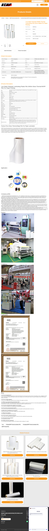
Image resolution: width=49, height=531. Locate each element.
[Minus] (46, 508)
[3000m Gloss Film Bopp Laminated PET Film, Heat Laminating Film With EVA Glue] (36, 466)
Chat (44, 4)
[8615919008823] (27, 521)
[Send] (46, 529)
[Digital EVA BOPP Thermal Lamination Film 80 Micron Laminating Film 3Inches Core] (12, 443)
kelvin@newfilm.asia (6, 519)
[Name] (43, 1)
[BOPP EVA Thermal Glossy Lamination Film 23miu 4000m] (36, 443)
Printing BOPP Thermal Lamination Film (13, 424)
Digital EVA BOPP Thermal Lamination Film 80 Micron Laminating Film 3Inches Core (12, 452)
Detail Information (8, 50)
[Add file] (30, 529)
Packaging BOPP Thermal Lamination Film (30, 424)
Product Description (22, 50)
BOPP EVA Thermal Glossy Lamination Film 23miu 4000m (37, 451)
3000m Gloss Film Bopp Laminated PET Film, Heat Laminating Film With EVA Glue (36, 476)
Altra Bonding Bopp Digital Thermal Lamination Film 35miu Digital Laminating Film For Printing (12, 476)
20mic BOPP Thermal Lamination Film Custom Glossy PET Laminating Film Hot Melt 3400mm (12, 499)
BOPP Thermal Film (5, 426)
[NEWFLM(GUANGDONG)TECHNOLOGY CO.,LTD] (6, 4)
